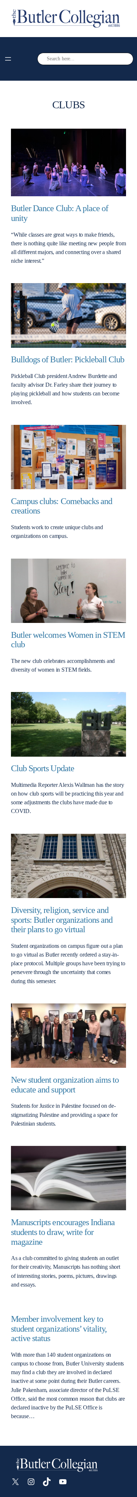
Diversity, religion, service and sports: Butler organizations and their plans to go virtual (62, 919)
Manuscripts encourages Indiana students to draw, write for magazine (63, 1232)
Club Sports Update (42, 768)
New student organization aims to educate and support (65, 1084)
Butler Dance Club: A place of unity (59, 213)
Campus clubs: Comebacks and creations (61, 506)
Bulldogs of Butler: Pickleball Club (67, 359)
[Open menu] (8, 59)
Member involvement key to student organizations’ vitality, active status (59, 1328)
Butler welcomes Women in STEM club (68, 639)
